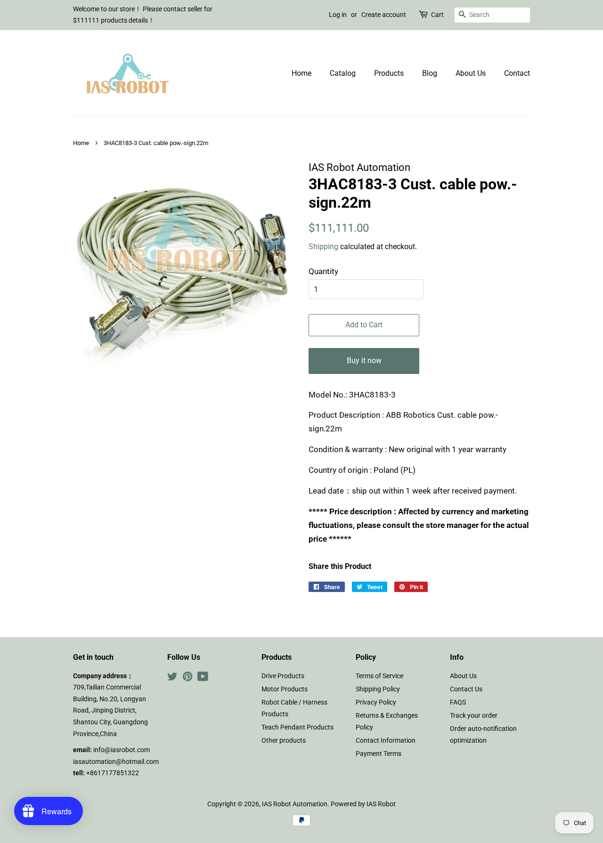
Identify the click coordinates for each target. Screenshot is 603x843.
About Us (471, 73)
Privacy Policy (376, 702)
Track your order (473, 716)
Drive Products (282, 676)
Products (389, 73)
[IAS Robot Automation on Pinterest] (187, 678)
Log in (338, 14)
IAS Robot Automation (294, 804)
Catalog (343, 73)
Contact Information (386, 741)
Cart (437, 14)
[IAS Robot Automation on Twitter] (172, 678)
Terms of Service (379, 676)
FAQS (458, 702)
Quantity (323, 271)
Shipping (323, 246)
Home (301, 73)
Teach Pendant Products (297, 727)
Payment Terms (378, 754)
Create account (383, 14)
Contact (517, 73)
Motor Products (284, 689)
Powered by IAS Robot (363, 804)
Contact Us (466, 689)
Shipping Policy (378, 689)
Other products (283, 741)
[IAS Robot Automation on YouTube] (202, 678)
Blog (429, 73)
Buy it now (364, 360)
